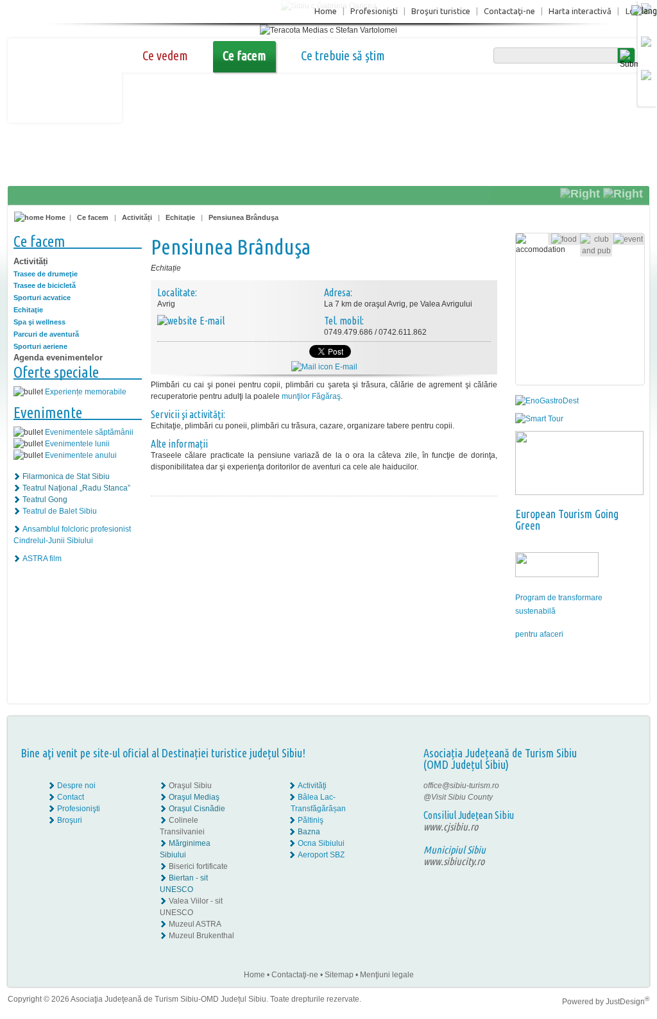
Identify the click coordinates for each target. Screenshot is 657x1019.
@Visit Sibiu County (458, 797)
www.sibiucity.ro (453, 861)
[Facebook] (609, 785)
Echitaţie (180, 217)
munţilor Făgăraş (311, 396)
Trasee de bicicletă (44, 285)
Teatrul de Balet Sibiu (59, 511)
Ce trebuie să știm (343, 55)
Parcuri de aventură (46, 334)
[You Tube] (608, 808)
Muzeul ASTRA (195, 924)
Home (325, 10)
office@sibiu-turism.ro (461, 785)
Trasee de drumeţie (45, 274)
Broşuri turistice (440, 10)
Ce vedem (165, 55)
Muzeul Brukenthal (201, 935)
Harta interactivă (580, 10)
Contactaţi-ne (509, 10)
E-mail (345, 366)
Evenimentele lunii (77, 443)
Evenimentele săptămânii (89, 432)
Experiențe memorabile (85, 391)
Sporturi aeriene (40, 346)
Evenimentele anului (81, 455)
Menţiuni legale (387, 974)
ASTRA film (42, 558)
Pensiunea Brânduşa (243, 217)
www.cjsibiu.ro (450, 826)
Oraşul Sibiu (190, 785)
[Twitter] (618, 797)
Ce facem (244, 55)
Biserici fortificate (198, 866)
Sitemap (339, 974)
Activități (138, 217)
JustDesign (627, 1001)
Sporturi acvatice (42, 297)
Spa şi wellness (39, 322)
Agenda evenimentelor (58, 357)
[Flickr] (609, 797)
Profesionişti (374, 10)
